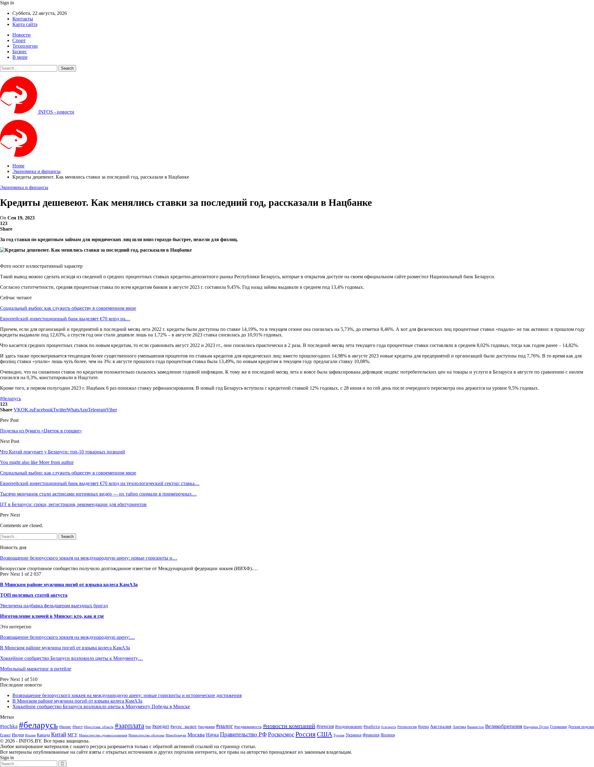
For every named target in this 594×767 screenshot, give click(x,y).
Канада (43, 734)
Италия (30, 735)
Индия (18, 735)
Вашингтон (475, 727)
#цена (423, 726)
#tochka (9, 726)
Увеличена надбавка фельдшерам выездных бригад (54, 605)
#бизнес (65, 727)
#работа (372, 726)
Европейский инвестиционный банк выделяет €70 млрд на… (65, 318)
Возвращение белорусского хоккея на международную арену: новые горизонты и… (88, 558)
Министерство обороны (146, 735)
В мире (20, 57)
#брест (77, 727)
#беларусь (10, 398)
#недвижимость (248, 726)
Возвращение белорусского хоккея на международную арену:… (67, 637)
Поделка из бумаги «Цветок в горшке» (41, 430)
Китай (58, 734)
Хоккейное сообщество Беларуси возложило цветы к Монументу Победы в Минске (101, 706)
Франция (371, 735)
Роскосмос (281, 734)
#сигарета (388, 727)
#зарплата (129, 726)
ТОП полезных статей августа (33, 595)
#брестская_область (99, 727)
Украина (353, 735)
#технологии (407, 727)
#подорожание (348, 726)
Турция (339, 735)
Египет (5, 735)
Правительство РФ (243, 734)
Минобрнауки (176, 735)
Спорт (19, 40)
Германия (558, 726)
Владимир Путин (536, 727)
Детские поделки (581, 727)
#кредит (160, 726)
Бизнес (19, 51)
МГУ (72, 734)
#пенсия (325, 726)
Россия (305, 734)
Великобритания (503, 726)
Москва (196, 735)
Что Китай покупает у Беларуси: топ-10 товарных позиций (62, 451)
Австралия (440, 726)
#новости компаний (289, 725)
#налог (224, 726)
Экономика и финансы (24, 187)
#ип (148, 727)
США (324, 734)
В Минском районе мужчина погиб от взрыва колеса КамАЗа (69, 584)
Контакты (22, 18)
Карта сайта (24, 24)
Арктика (459, 727)
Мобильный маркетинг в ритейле (35, 668)
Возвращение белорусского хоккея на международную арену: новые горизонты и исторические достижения (127, 695)
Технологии (25, 46)
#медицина (206, 727)
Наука (212, 734)
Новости (21, 34)
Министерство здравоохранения (103, 735)
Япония (388, 734)
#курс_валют (183, 726)
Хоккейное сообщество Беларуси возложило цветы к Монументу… (71, 658)
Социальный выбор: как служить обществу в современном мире (68, 308)
